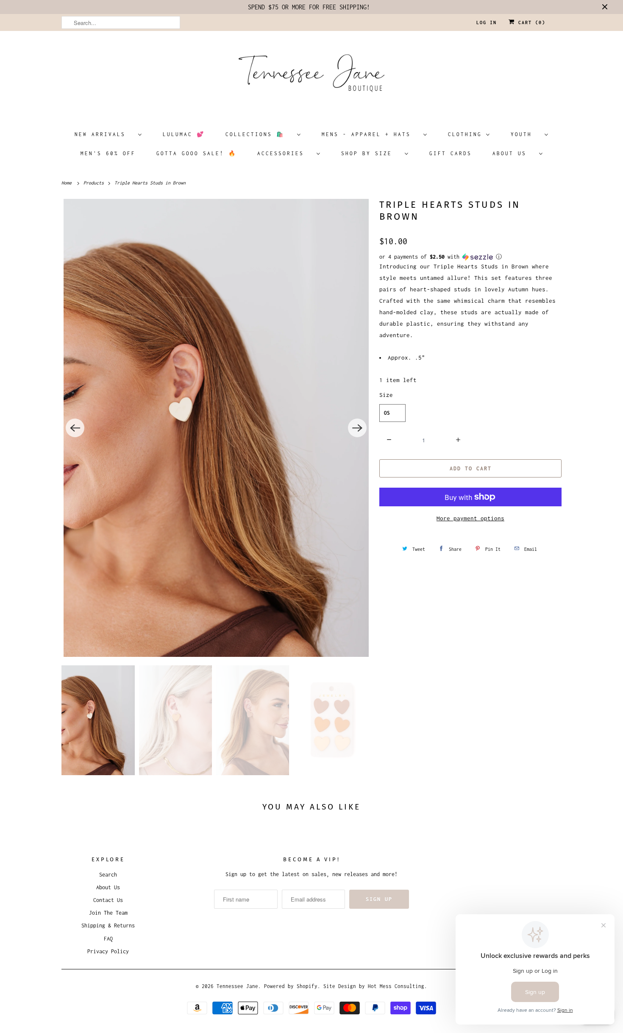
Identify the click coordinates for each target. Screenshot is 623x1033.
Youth (525, 134)
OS (387, 413)
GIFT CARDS (450, 153)
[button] (470, 257)
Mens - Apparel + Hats (370, 134)
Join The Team (108, 913)
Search (108, 874)
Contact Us (108, 900)
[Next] (357, 428)
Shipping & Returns (108, 925)
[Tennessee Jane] (311, 75)
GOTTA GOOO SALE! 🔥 (196, 153)
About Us (513, 153)
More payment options (470, 518)
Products (94, 182)
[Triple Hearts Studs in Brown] (216, 428)
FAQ (108, 938)
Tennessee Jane (237, 986)
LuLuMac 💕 (184, 134)
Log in (486, 22)
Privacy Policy (108, 951)
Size (386, 394)
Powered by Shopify (290, 986)
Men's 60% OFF (108, 153)
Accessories (284, 153)
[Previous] (75, 428)
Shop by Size (370, 153)
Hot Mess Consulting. (397, 986)
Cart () (530, 22)
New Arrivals (104, 134)
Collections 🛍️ (259, 134)
